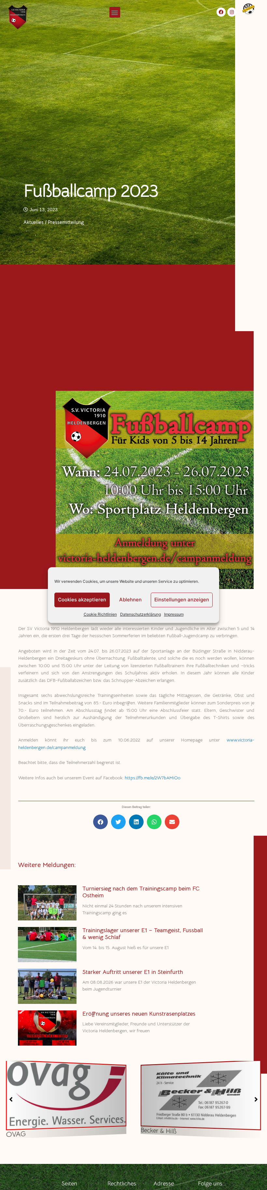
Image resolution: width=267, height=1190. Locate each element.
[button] (114, 12)
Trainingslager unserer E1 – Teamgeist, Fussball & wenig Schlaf (142, 934)
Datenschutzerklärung (140, 614)
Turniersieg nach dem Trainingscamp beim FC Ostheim (141, 892)
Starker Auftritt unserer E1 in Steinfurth (132, 972)
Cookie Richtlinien (100, 614)
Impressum (174, 614)
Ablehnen (130, 599)
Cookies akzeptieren (82, 599)
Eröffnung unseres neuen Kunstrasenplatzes (138, 1013)
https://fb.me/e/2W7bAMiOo (152, 778)
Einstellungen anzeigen (181, 599)
